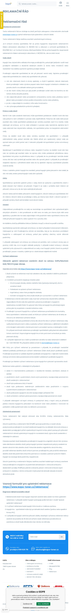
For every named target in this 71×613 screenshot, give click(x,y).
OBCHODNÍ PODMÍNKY (34, 569)
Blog (50, 569)
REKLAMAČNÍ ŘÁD (54, 566)
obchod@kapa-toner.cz (50, 343)
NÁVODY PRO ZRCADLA (34, 577)
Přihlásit (62, 537)
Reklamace (52, 572)
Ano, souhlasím (43, 604)
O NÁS (51, 564)
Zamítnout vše (27, 604)
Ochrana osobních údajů (35, 574)
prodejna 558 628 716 (19, 549)
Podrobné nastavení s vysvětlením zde (35, 607)
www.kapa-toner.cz (10, 35)
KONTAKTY (30, 572)
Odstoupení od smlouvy (34, 564)
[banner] (8, 4)
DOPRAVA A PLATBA (33, 566)
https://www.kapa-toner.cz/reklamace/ (35, 269)
